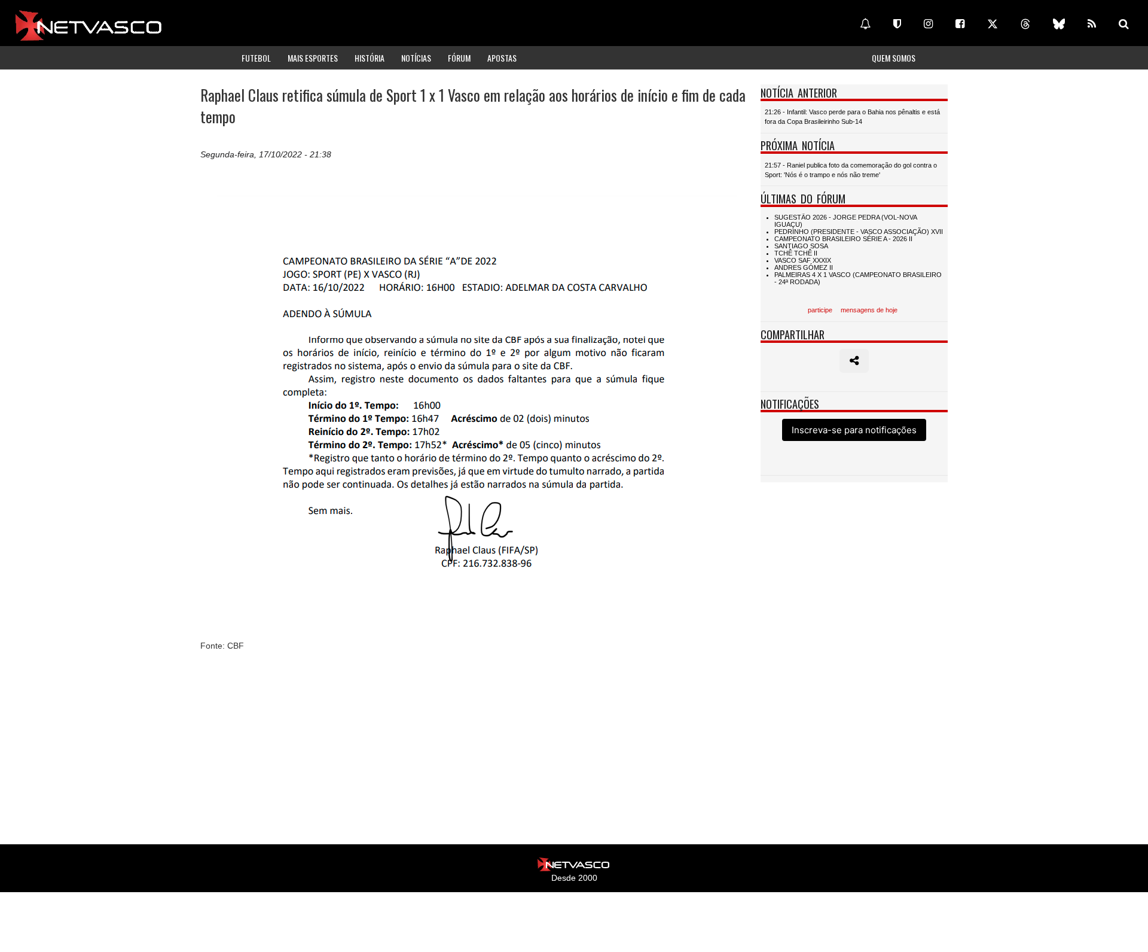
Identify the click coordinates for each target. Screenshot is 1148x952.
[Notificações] (865, 24)
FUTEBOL (256, 57)
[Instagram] (928, 24)
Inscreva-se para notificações (854, 430)
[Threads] (1025, 24)
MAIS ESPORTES (313, 57)
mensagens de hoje (869, 310)
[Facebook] (960, 24)
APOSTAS (502, 57)
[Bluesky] (1059, 24)
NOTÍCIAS (416, 57)
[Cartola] (897, 24)
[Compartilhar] (854, 361)
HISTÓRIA (369, 57)
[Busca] (1124, 24)
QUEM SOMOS (893, 57)
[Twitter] (992, 24)
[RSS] (1091, 24)
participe (820, 310)
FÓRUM (459, 57)
